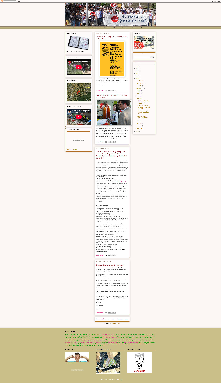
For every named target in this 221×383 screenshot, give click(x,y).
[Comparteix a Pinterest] (115, 90)
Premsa (143, 28)
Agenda (75, 28)
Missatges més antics (122, 319)
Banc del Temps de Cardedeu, (97, 337)
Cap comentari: (100, 90)
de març (139, 123)
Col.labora (106, 28)
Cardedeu (95, 343)
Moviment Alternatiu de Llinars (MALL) (108, 343)
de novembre (140, 83)
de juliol (139, 93)
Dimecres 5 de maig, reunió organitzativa (110, 265)
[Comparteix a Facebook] (114, 90)
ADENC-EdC (67, 334)
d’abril (139, 121)
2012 (137, 73)
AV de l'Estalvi (143, 336)
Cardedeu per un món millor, (110, 337)
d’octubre (139, 86)
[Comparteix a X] (112, 90)
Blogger (120, 379)
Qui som (83, 28)
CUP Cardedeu (120, 342)
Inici (113, 319)
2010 (137, 78)
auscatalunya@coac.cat (120, 181)
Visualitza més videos (72, 149)
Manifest (90, 28)
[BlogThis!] (110, 90)
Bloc (68, 28)
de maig (139, 98)
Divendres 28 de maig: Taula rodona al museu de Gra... (143, 102)
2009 (137, 131)
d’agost (139, 91)
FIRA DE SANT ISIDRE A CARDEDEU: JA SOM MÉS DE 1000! (143, 107)
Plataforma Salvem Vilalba (129, 340)
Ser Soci (98, 28)
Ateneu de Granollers (112, 336)
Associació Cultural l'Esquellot (147, 334)
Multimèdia (135, 28)
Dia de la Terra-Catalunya (113, 339)
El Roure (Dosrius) (140, 340)
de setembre (140, 88)
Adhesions (115, 28)
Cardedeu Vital (121, 337)
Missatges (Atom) (116, 323)
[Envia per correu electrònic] (109, 90)
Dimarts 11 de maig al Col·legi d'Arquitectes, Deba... (143, 112)
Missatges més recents (102, 319)
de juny (139, 96)
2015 (137, 66)
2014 (137, 68)
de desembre (140, 80)
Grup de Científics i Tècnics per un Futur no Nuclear (96, 340)
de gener (139, 128)
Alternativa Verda (112, 342)
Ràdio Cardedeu (148, 340)
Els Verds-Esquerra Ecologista (131, 342)
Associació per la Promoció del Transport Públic (95, 336)
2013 (137, 71)
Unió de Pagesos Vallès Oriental (93, 342)
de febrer (139, 126)
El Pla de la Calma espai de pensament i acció (130, 339)
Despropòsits (125, 28)
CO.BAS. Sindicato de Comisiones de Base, (75, 342)
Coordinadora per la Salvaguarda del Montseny (91, 339)
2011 (137, 76)
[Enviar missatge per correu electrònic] (106, 90)
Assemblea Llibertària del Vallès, (107, 334)
